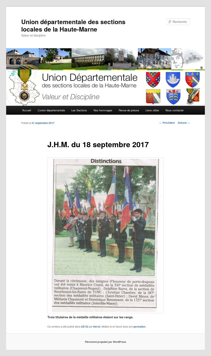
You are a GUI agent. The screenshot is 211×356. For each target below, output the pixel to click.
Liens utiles (152, 110)
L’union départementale (51, 110)
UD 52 (84, 326)
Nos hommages (103, 110)
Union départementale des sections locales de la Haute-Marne (73, 25)
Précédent (167, 123)
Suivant (184, 123)
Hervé (96, 326)
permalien (139, 326)
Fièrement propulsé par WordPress (105, 342)
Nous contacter (174, 110)
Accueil (26, 110)
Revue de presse (129, 110)
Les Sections (79, 110)
